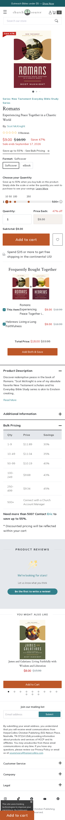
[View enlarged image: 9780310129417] (32, 59)
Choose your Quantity (17, 177)
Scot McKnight (16, 126)
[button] (33, 92)
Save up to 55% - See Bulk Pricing (24, 150)
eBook (27, 165)
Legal (6, 785)
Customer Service (14, 763)
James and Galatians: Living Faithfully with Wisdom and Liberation (32, 664)
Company (9, 774)
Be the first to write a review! (32, 591)
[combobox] (32, 20)
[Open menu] (5, 12)
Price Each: (41, 211)
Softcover (11, 165)
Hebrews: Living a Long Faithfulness (21, 324)
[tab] (8, 691)
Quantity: (9, 211)
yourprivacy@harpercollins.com (26, 752)
